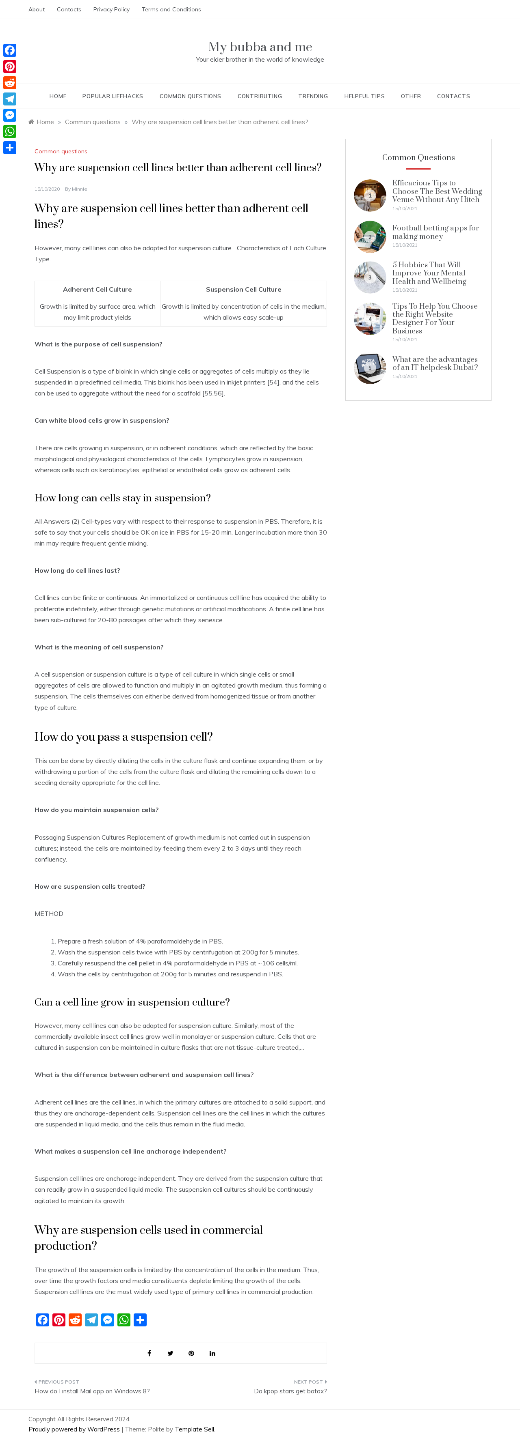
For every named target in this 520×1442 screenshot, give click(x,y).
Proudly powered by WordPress (74, 1429)
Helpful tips (364, 96)
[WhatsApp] (10, 131)
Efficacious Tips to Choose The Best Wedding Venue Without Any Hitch (437, 191)
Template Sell (194, 1429)
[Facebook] (10, 50)
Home (58, 96)
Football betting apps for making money (435, 232)
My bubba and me (260, 47)
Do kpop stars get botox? (290, 1391)
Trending (313, 96)
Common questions (190, 96)
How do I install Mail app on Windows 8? (92, 1391)
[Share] (10, 148)
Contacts (69, 9)
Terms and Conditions (171, 9)
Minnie (79, 189)
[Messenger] (10, 115)
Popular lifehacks (112, 96)
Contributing (260, 96)
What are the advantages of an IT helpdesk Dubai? (435, 363)
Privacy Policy (111, 9)
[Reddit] (10, 83)
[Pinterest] (10, 66)
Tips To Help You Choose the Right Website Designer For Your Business (435, 319)
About (36, 9)
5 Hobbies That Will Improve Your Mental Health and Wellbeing (429, 273)
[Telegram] (10, 99)
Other (411, 96)
